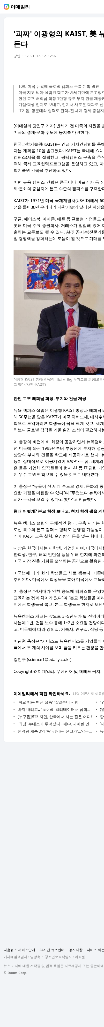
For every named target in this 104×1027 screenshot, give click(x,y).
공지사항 (75, 949)
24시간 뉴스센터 (52, 949)
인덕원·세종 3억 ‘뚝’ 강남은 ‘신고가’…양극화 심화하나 (55, 731)
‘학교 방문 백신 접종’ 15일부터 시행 (48, 702)
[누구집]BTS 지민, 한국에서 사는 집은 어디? (55, 716)
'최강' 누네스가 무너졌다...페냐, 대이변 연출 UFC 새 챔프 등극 (55, 724)
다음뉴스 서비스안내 (19, 949)
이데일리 (20, 6)
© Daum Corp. (15, 973)
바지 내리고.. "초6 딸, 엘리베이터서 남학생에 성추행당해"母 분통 (55, 709)
